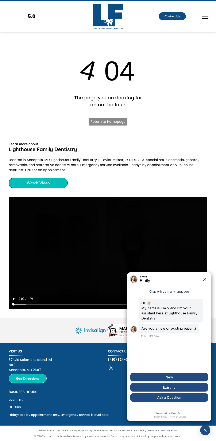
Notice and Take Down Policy (130, 430)
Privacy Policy (46, 430)
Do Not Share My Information (74, 430)
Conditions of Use (102, 430)
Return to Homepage (108, 121)
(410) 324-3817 (120, 359)
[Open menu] (205, 16)
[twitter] (111, 368)
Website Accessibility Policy (163, 430)
